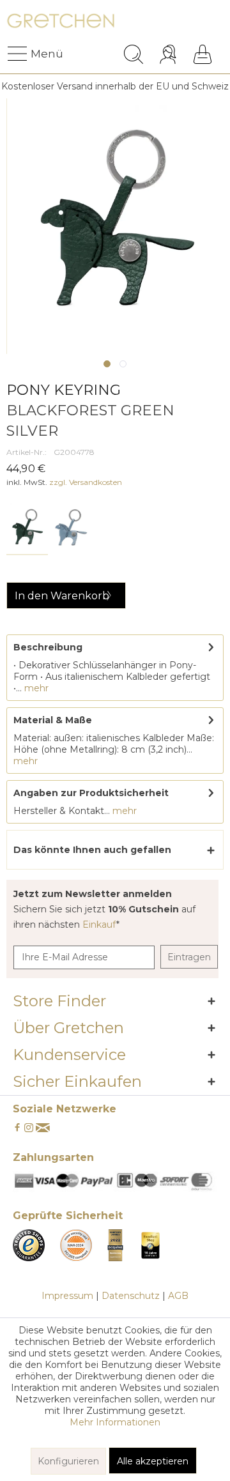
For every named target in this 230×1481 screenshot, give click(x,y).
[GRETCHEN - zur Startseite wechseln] (60, 24)
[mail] (43, 1128)
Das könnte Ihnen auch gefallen (92, 850)
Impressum (67, 1295)
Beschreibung (47, 647)
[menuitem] (18, 54)
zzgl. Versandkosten (85, 482)
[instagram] (28, 1128)
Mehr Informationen (115, 1422)
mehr (35, 688)
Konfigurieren (68, 1461)
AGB (178, 1295)
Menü (34, 53)
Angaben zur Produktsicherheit (91, 793)
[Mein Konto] (169, 54)
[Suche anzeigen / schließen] (133, 54)
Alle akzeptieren (152, 1461)
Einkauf (99, 924)
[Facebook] (17, 1128)
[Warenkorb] (202, 54)
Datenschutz (131, 1295)
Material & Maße (52, 720)
